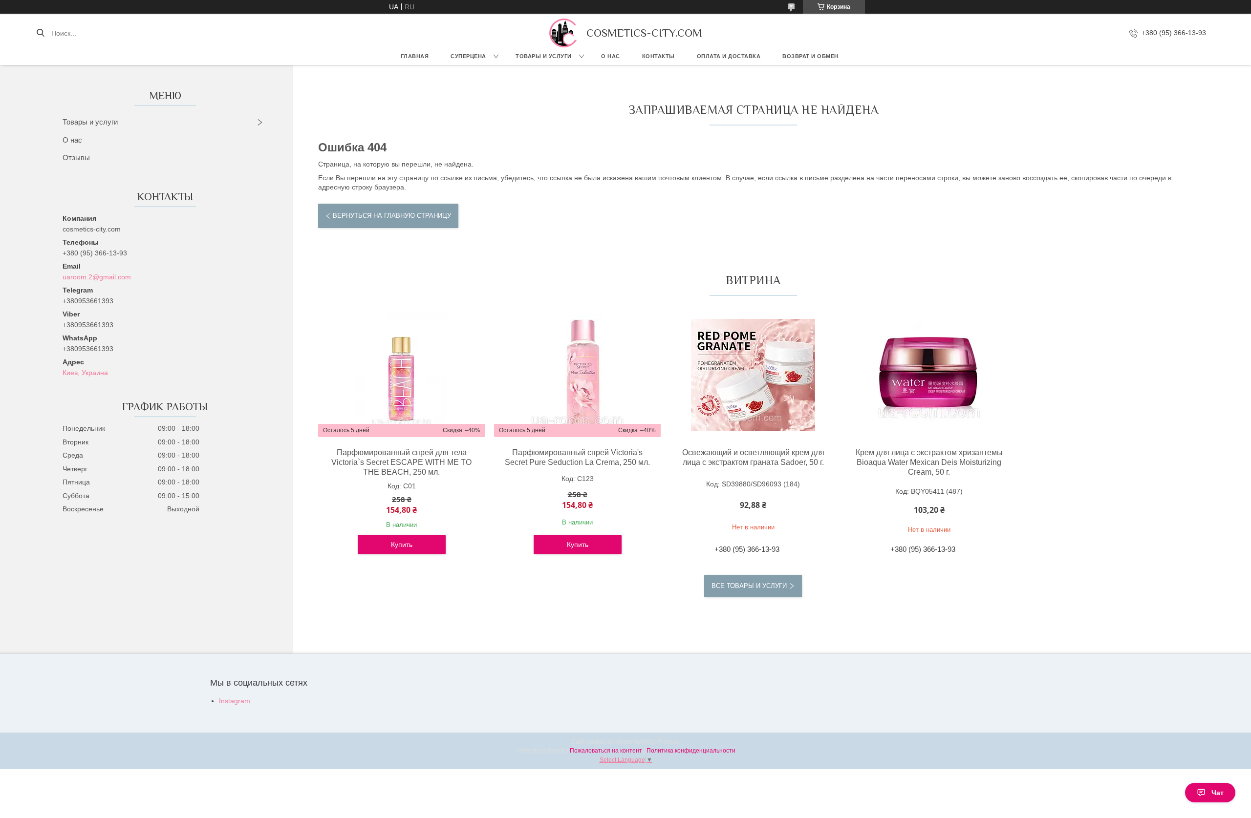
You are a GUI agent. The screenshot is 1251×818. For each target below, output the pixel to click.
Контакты (658, 56)
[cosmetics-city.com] (563, 33)
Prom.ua (668, 741)
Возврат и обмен (810, 56)
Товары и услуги (544, 56)
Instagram (234, 701)
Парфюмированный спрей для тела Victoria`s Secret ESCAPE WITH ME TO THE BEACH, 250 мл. (401, 462)
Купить (401, 544)
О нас (610, 56)
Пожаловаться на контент (606, 750)
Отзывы (76, 157)
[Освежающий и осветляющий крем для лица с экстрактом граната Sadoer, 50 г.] (753, 375)
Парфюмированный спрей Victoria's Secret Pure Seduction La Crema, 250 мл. (577, 457)
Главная (415, 56)
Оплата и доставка (729, 56)
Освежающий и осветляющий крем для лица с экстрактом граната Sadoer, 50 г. (753, 457)
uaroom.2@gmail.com (97, 277)
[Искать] (40, 33)
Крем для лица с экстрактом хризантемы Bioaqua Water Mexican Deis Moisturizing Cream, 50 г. (929, 462)
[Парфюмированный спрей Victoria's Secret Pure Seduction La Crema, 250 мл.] (578, 375)
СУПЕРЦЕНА (468, 56)
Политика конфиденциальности (691, 750)
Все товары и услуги (749, 585)
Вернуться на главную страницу (392, 215)
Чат (1217, 793)
